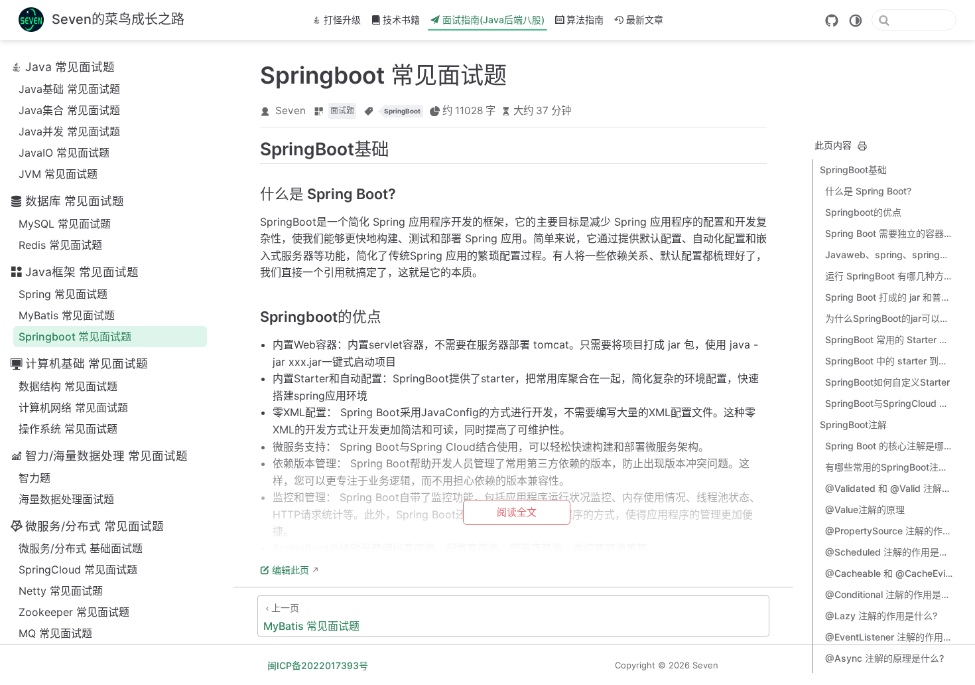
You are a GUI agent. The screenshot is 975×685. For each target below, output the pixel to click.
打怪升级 (342, 19)
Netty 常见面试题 (61, 590)
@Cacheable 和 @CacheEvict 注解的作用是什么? (888, 573)
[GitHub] (831, 20)
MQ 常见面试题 (55, 633)
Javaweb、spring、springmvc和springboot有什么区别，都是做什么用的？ (888, 254)
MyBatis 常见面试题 (67, 315)
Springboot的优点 (863, 212)
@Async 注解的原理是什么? (884, 658)
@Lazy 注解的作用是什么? (881, 615)
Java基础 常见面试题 (69, 89)
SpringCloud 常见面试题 (78, 569)
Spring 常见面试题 (63, 294)
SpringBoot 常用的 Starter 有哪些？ (888, 339)
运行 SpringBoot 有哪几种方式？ (888, 275)
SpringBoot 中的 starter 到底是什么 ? (888, 360)
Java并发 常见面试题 (69, 131)
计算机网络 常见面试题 (73, 407)
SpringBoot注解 (853, 424)
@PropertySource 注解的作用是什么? (888, 530)
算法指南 (585, 19)
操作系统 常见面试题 (68, 428)
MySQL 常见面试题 (65, 223)
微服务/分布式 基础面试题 (81, 548)
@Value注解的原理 (865, 509)
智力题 (34, 478)
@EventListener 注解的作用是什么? (888, 637)
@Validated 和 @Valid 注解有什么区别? (888, 488)
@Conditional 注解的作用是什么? (888, 594)
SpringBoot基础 (853, 169)
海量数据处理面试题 (66, 499)
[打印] (862, 146)
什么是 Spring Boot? (868, 190)
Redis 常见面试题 (60, 245)
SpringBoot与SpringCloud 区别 (888, 403)
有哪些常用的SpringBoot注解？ (888, 467)
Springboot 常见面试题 (75, 336)
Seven (290, 110)
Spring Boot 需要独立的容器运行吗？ (888, 233)
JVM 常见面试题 (58, 174)
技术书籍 (401, 19)
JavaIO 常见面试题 (64, 152)
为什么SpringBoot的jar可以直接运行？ (888, 318)
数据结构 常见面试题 (68, 386)
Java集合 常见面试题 (69, 110)
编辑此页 (290, 569)
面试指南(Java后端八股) (493, 19)
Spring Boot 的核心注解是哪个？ (888, 445)
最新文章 (644, 19)
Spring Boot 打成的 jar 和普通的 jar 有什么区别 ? (888, 297)
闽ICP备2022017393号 (317, 665)
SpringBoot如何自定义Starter (887, 382)
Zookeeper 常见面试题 (74, 612)
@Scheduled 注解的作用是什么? (888, 552)
